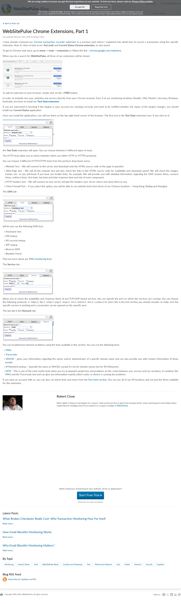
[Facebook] (164, 594)
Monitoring (9, 565)
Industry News (24, 565)
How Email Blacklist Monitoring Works (27, 532)
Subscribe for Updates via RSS (22, 579)
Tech (89, 565)
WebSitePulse (122, 406)
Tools (36, 565)
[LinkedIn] (171, 594)
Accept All (80, 7)
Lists (118, 565)
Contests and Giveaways (73, 565)
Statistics (138, 565)
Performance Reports (103, 565)
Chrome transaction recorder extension (55, 42)
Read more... (8, 524)
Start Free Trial (89, 495)
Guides (127, 565)
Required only (101, 7)
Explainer (160, 565)
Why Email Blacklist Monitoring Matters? (29, 545)
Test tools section (97, 380)
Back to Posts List (12, 24)
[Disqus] (90, 451)
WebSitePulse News (50, 565)
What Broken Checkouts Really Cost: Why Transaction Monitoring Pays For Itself (54, 518)
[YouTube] (175, 594)
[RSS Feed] (179, 594)
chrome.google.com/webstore (105, 51)
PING (8, 350)
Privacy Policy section (142, 2)
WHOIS (10, 359)
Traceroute (11, 354)
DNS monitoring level (40, 259)
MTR (8, 371)
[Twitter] (167, 594)
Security (149, 565)
